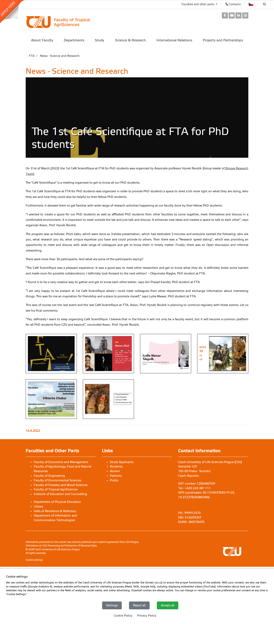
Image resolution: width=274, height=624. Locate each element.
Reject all (139, 605)
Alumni (115, 471)
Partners (116, 475)
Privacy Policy (146, 615)
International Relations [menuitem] (174, 40)
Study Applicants (122, 462)
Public (114, 480)
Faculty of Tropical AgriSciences (56, 489)
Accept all (167, 605)
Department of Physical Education (57, 501)
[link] (14, 11)
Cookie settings (34, 560)
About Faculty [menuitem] (42, 40)
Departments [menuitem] (74, 40)
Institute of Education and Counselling (60, 494)
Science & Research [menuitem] (130, 40)
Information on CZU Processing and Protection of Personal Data (61, 545)
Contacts (234, 4)
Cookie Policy (123, 615)
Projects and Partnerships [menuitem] (223, 40)
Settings (112, 605)
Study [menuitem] (99, 40)
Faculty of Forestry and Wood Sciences (60, 485)
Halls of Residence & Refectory (55, 511)
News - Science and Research (59, 55)
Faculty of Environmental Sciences (57, 480)
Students (116, 466)
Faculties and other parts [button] (198, 4)
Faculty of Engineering (49, 475)
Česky (251, 4)
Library (38, 506)
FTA (32, 55)
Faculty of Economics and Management (61, 462)
